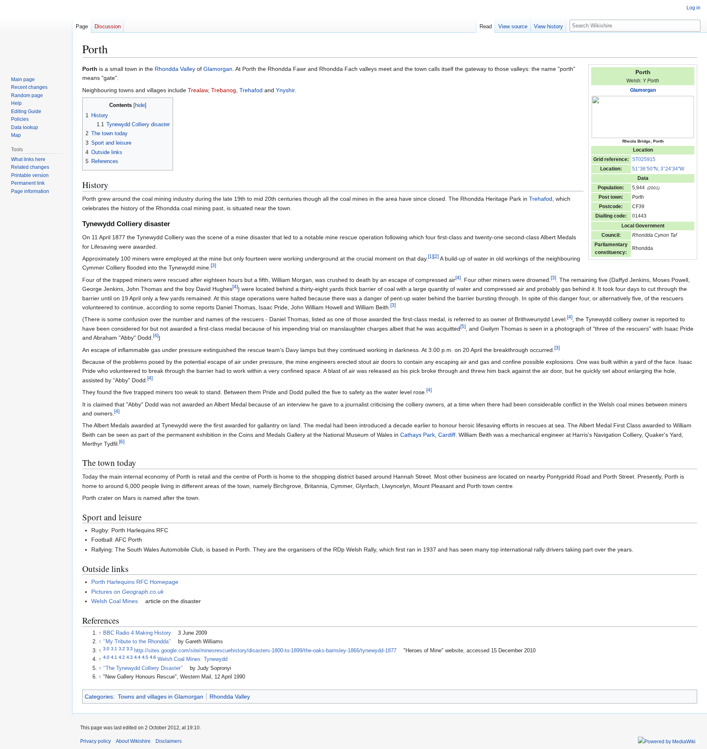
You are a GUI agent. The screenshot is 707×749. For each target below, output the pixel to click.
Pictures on (127, 591)
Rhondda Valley (175, 69)
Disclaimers (168, 741)
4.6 (153, 657)
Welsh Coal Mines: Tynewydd (192, 659)
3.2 (122, 648)
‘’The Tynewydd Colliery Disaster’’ (143, 668)
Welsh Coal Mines (114, 601)
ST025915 (643, 159)
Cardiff (446, 434)
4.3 (129, 657)
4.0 (106, 657)
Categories (99, 696)
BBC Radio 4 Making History (137, 633)
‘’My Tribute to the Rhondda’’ (137, 642)
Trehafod (251, 90)
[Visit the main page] (36, 33)
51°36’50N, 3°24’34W (658, 169)
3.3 (129, 648)
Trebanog (223, 90)
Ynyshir (285, 90)
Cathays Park (417, 434)
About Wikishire (133, 741)
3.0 (106, 648)
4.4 (137, 657)
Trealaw (198, 90)
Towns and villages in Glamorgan (160, 696)
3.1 (114, 648)
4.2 (122, 657)
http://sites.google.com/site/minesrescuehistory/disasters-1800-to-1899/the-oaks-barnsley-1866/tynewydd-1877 (265, 651)
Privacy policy (95, 741)
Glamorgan (643, 90)
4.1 (114, 657)
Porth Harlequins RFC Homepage (134, 582)
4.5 (145, 657)
